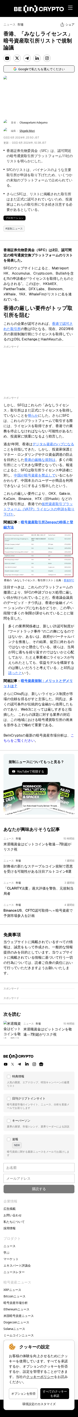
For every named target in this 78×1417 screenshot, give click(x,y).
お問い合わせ (12, 1215)
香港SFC (69, 580)
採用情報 (9, 1228)
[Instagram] (47, 58)
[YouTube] (7, 58)
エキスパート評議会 (17, 1265)
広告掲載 (9, 1209)
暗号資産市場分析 (15, 1303)
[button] (39, 1081)
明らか (33, 415)
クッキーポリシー (40, 1377)
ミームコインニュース (18, 1335)
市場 (20, 24)
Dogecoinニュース (16, 1322)
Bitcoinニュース (14, 1296)
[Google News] (41, 1064)
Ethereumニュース (16, 1309)
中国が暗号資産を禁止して (34, 475)
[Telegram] (27, 58)
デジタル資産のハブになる (53, 444)
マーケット (11, 1259)
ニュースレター (14, 1272)
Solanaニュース (14, 1329)
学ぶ (6, 1252)
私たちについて (14, 1222)
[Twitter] (17, 58)
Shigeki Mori (27, 131)
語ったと (15, 673)
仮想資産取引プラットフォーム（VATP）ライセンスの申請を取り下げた (39, 509)
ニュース (9, 24)
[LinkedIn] (37, 58)
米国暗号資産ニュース (18, 1316)
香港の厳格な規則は (39, 459)
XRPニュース (12, 1290)
